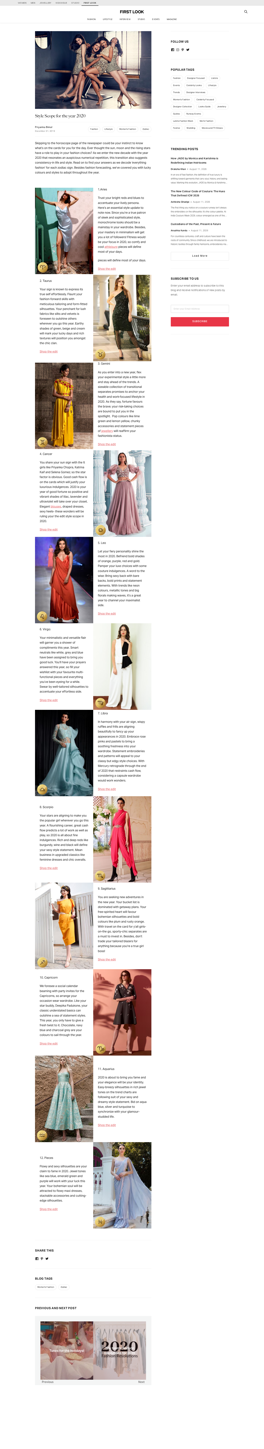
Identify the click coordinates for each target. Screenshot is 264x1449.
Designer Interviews (195, 92)
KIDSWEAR (61, 2)
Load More (200, 256)
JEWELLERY (45, 2)
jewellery (107, 431)
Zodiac (146, 129)
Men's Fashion (206, 121)
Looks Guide (204, 106)
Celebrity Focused (205, 99)
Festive (176, 128)
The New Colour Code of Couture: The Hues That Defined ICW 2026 (198, 193)
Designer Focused (196, 78)
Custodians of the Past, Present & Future (196, 224)
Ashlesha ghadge (180, 201)
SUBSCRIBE (199, 321)
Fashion (91, 19)
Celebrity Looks (194, 85)
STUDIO (75, 2)
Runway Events (193, 113)
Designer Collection (182, 106)
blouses (56, 506)
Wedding (191, 128)
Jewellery (221, 106)
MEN (33, 2)
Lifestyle (108, 19)
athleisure (111, 247)
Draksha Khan (178, 169)
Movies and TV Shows (212, 128)
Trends (176, 92)
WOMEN (22, 2)
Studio (141, 19)
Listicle (214, 78)
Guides (176, 113)
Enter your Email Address (187, 308)
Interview (125, 19)
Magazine (172, 19)
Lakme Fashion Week (183, 121)
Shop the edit (107, 269)
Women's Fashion (127, 129)
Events (155, 19)
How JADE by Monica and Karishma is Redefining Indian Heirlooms (194, 160)
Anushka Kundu (179, 230)
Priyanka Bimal (43, 127)
